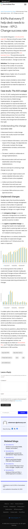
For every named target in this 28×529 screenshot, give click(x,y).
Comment (3, 380)
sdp (23, 357)
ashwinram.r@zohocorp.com (17, 422)
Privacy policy (20, 506)
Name (2, 393)
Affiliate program (18, 509)
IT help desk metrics (7, 357)
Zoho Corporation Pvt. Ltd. (13, 523)
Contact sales (13, 512)
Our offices (22, 512)
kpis (17, 357)
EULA (12, 503)
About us (7, 503)
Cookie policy (8, 509)
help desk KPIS (5, 352)
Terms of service (19, 503)
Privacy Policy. (18, 400)
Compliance (12, 506)
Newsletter (6, 512)
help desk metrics (17, 352)
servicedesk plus (6, 362)
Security (6, 506)
